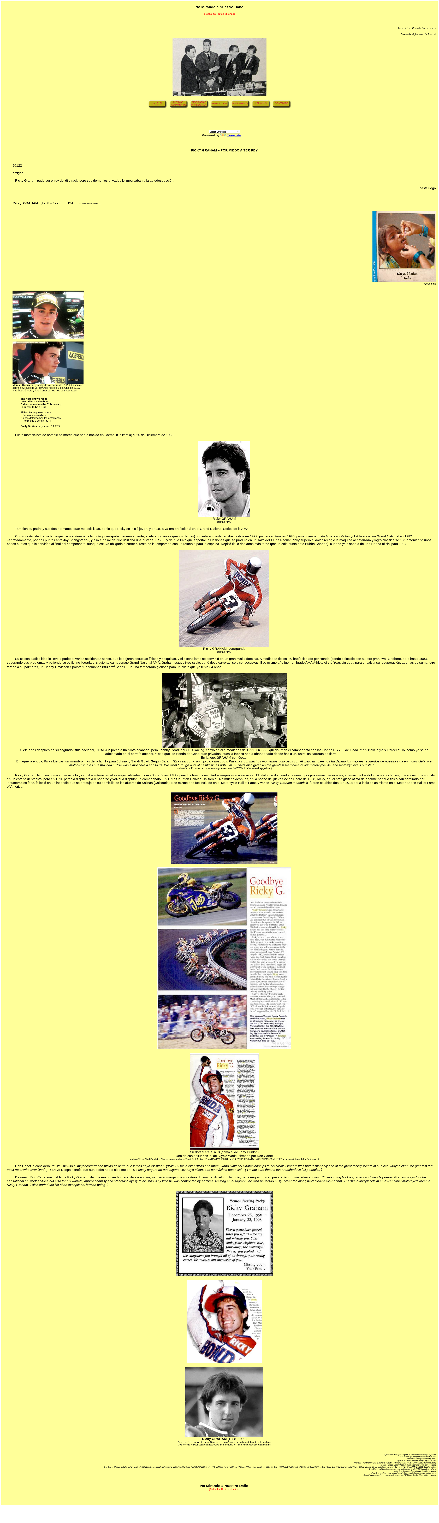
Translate (234, 135)
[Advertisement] (230, 122)
